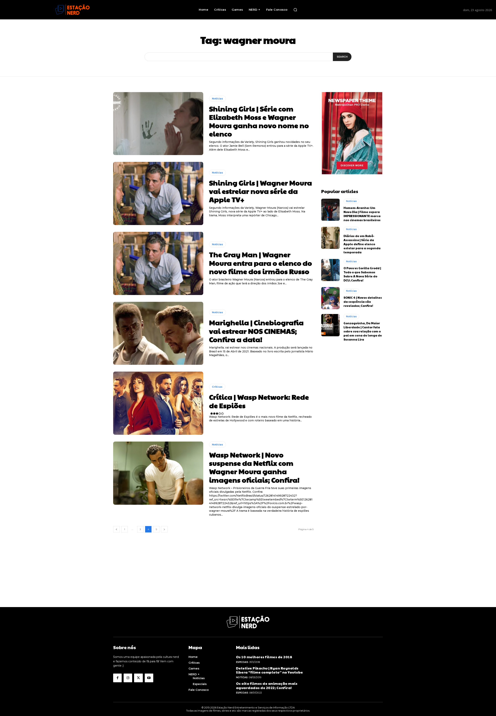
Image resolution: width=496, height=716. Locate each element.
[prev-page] (116, 529)
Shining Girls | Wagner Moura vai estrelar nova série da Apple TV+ (260, 191)
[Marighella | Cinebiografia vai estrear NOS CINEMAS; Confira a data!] (158, 333)
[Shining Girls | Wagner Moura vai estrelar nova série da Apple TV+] (158, 193)
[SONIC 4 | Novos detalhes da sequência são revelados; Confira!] (330, 298)
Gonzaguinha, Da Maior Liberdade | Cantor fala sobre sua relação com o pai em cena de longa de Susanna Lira (363, 331)
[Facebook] (117, 678)
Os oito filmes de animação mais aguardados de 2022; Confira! (267, 685)
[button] (295, 10)
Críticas (217, 386)
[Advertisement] (248, 580)
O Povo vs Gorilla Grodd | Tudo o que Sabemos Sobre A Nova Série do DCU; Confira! (362, 274)
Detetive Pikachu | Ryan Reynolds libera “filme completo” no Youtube (269, 670)
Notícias (217, 98)
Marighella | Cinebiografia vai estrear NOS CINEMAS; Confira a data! (256, 330)
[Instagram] (128, 678)
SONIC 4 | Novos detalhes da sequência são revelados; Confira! (363, 301)
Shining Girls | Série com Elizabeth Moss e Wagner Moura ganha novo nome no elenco (259, 121)
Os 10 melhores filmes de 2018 (264, 656)
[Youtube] (149, 678)
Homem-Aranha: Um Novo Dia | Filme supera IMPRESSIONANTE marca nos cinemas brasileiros (362, 214)
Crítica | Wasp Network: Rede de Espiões (259, 401)
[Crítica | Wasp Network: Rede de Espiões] (158, 403)
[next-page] (164, 529)
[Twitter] (138, 678)
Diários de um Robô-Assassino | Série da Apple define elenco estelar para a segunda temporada (362, 244)
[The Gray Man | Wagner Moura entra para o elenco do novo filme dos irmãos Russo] (158, 263)
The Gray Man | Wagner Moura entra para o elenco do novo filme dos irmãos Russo (260, 262)
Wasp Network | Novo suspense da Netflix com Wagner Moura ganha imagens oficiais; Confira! (254, 467)
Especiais (242, 662)
